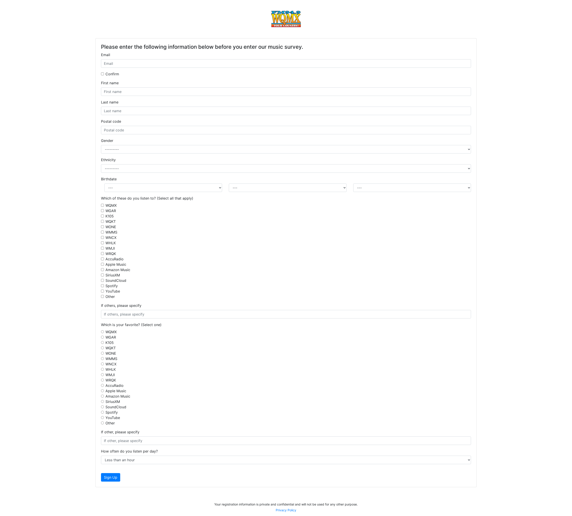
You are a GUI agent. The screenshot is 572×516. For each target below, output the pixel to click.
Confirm (112, 74)
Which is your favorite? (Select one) (131, 324)
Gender (107, 140)
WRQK (110, 253)
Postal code (111, 121)
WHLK (110, 243)
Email (105, 55)
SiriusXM (112, 275)
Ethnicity (108, 160)
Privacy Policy (286, 510)
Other (110, 296)
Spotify (111, 286)
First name (110, 83)
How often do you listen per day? (129, 451)
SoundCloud (115, 280)
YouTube (112, 291)
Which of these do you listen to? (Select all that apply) (147, 198)
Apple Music (115, 264)
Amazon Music (117, 269)
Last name (109, 102)
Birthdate (109, 179)
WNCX (110, 237)
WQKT (110, 221)
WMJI (110, 248)
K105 (109, 216)
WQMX (111, 205)
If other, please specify (120, 432)
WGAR (110, 211)
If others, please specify (121, 305)
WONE (110, 227)
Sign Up (110, 477)
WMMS (111, 232)
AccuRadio (114, 259)
